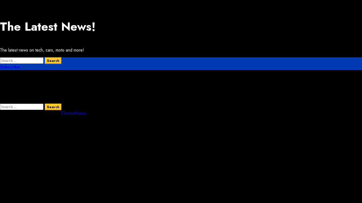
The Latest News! (48, 26)
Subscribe (10, 67)
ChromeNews (73, 113)
